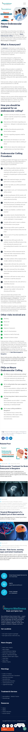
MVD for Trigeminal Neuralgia (9, 654)
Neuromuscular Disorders (8, 681)
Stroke (18, 463)
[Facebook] (3, 725)
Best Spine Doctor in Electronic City (11, 635)
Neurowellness (14, 508)
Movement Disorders (7, 677)
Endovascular (14, 463)
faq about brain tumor (17, 503)
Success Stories (6, 713)
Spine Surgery (5, 649)
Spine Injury (5, 660)
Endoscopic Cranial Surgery (9, 653)
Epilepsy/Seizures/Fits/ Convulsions (11, 675)
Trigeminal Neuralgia (7, 684)
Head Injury (5, 658)
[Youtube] (15, 725)
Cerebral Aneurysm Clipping (9, 651)
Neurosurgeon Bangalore (5, 506)
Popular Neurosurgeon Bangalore (12, 509)
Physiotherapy (6, 698)
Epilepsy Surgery (6, 661)
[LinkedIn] (11, 725)
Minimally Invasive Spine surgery (10, 656)
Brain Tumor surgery (7, 647)
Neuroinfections (6, 679)
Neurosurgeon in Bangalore (18, 506)
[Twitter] (7, 725)
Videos (4, 708)
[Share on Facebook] (3, 438)
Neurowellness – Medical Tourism (10, 696)
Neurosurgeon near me (5, 508)
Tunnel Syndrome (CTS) (8, 682)
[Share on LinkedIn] (10, 438)
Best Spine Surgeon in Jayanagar (10, 633)
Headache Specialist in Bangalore (18, 504)
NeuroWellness (13, 720)
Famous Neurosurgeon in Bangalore (12, 433)
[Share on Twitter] (7, 438)
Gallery (4, 709)
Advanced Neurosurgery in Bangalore (15, 431)
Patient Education (6, 711)
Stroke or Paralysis (7, 673)
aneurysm (5, 48)
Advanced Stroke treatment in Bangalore (11, 545)
